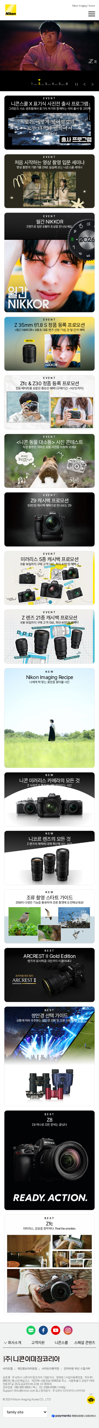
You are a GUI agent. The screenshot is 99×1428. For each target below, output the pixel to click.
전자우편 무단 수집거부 (77, 1368)
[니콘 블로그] (30, 1330)
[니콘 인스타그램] (68, 1330)
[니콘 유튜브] (55, 1330)
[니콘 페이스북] (43, 1330)
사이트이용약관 (50, 1368)
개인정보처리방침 (27, 1368)
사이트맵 (8, 1368)
